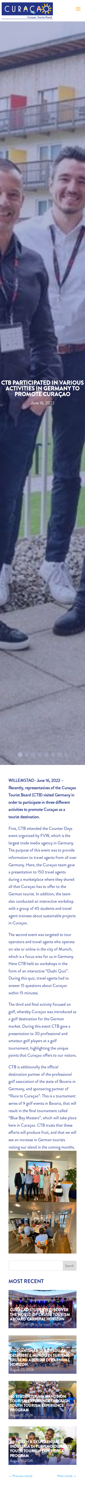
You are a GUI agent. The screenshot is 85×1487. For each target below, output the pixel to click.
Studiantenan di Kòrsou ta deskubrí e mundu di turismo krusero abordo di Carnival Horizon (40, 1357)
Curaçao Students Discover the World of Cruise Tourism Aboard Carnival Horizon (40, 1314)
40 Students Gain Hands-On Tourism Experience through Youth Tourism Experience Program (40, 1403)
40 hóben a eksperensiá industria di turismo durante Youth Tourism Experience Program (41, 1448)
